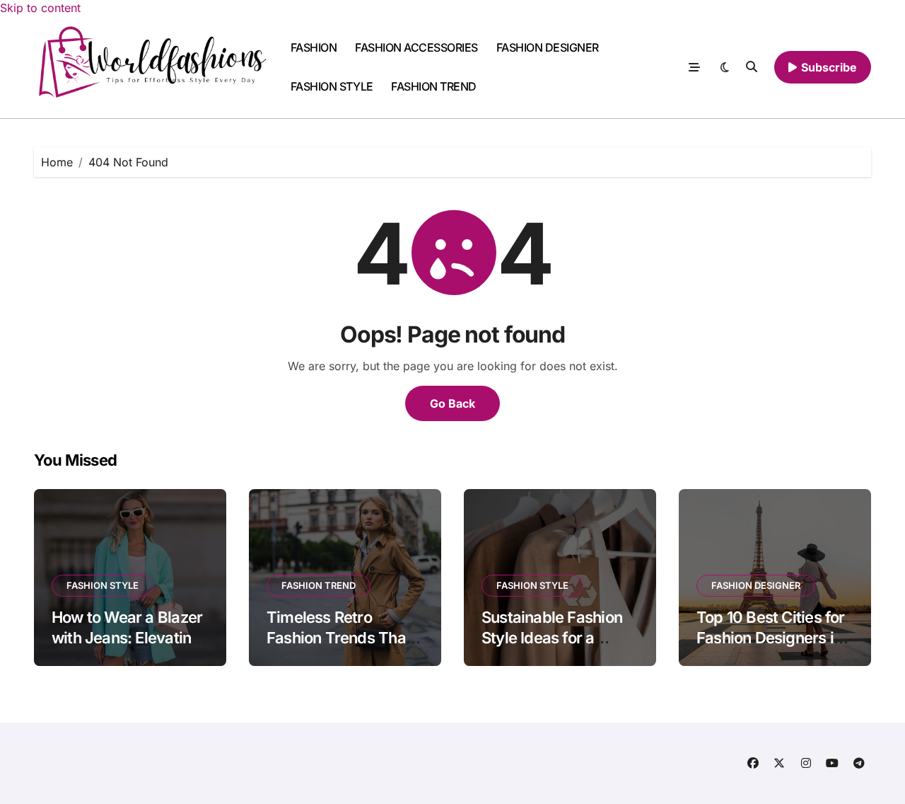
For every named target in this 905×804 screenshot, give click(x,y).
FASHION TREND (434, 86)
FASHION (314, 47)
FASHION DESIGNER (547, 47)
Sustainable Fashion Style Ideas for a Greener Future (551, 637)
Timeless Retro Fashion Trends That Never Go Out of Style (343, 637)
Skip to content (40, 8)
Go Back (452, 403)
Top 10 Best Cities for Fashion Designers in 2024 (770, 637)
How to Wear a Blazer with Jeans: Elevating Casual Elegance (127, 637)
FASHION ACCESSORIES (416, 47)
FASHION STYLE (332, 86)
